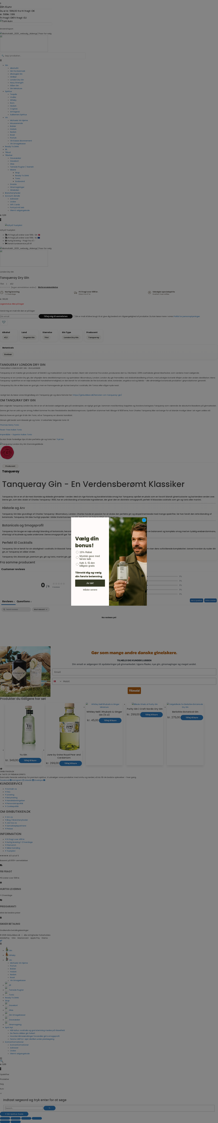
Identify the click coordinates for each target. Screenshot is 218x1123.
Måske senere (90, 590)
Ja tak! (90, 583)
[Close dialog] (144, 520)
